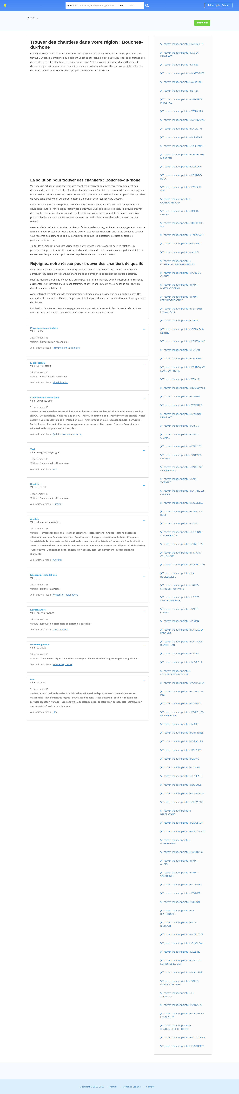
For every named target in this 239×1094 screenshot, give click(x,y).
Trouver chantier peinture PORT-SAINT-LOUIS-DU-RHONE (182, 369)
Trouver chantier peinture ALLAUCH (181, 166)
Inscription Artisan (219, 5)
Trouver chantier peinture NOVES (180, 653)
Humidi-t (57, 503)
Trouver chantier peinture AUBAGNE (182, 81)
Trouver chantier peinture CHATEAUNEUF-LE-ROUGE (175, 1027)
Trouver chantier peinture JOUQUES (181, 784)
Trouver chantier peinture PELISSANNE (183, 341)
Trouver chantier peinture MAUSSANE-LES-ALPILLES (182, 1015)
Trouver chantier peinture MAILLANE (182, 972)
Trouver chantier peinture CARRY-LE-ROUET (181, 513)
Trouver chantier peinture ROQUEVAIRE (184, 387)
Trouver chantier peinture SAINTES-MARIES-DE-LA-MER (180, 962)
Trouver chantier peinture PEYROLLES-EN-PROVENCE (182, 714)
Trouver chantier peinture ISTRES (180, 90)
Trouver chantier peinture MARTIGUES (183, 73)
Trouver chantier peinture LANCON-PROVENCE (181, 415)
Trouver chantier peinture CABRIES (181, 396)
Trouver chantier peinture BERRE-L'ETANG (179, 212)
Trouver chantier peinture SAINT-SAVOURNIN (179, 874)
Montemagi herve (62, 664)
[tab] (88, 329)
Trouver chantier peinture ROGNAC (181, 243)
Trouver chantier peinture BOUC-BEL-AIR (181, 224)
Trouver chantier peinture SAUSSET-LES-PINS (181, 456)
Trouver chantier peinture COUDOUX (182, 851)
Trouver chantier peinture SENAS (180, 523)
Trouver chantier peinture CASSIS (180, 425)
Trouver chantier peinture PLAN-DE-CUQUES (181, 274)
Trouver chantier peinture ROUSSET (181, 750)
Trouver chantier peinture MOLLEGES (182, 934)
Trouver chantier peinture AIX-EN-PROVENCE (179, 54)
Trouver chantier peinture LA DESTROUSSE (177, 912)
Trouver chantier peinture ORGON (181, 901)
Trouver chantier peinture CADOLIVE (182, 1004)
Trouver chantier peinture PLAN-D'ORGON (179, 924)
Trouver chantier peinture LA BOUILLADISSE (177, 575)
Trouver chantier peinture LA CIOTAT (182, 128)
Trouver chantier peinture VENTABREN (183, 682)
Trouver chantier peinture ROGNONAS (183, 793)
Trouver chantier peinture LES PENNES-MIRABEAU (182, 156)
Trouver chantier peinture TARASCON (182, 234)
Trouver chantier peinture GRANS (180, 758)
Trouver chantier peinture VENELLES (182, 405)
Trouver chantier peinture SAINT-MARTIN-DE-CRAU (179, 286)
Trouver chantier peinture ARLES (180, 64)
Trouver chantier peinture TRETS (180, 320)
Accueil (31, 17)
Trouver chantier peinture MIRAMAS (182, 137)
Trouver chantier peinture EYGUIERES (182, 502)
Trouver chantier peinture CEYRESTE (182, 775)
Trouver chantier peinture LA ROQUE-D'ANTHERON (181, 643)
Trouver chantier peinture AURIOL (180, 252)
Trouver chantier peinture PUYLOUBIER (183, 1037)
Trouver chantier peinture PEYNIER (181, 893)
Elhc (55, 711)
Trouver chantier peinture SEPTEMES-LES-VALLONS (181, 310)
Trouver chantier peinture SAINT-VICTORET (179, 480)
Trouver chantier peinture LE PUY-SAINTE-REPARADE (179, 599)
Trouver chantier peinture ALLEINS (181, 951)
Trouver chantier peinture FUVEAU (181, 349)
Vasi (55, 469)
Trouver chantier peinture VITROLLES (182, 111)
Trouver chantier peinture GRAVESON (182, 822)
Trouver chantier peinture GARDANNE (183, 145)
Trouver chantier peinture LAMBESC (182, 358)
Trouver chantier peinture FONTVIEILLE (183, 831)
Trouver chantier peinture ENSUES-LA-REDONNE (182, 631)
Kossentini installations (65, 594)
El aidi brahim (60, 382)
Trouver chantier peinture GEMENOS (182, 544)
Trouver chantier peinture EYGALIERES (183, 1046)
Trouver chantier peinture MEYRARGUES (175, 841)
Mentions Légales (131, 1086)
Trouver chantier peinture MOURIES (182, 884)
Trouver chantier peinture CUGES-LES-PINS (182, 693)
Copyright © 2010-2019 (92, 1086)
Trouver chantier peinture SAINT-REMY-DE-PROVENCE (179, 298)
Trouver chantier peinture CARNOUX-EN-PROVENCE (181, 468)
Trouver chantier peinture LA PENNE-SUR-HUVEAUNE (181, 533)
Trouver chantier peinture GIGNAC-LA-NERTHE (182, 331)
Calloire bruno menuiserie (67, 434)
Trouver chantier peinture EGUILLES (181, 446)
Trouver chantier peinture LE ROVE (181, 767)
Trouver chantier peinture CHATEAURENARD (175, 200)
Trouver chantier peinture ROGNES (181, 703)
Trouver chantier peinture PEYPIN (180, 620)
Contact (150, 1086)
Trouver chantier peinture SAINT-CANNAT (179, 610)
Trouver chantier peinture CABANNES (182, 732)
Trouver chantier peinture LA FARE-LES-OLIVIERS (182, 492)
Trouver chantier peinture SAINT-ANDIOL (179, 862)
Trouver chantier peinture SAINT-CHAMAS (179, 436)
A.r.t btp (57, 559)
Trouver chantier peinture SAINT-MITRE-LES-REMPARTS (179, 587)
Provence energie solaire (66, 347)
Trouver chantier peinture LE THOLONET (177, 994)
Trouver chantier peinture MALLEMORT (183, 564)
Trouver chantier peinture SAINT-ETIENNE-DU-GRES (179, 982)
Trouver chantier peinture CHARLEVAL (183, 943)
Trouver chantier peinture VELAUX (180, 379)
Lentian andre (60, 629)
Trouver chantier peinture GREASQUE (182, 802)
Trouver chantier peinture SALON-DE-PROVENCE (181, 101)
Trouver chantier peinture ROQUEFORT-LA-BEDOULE (175, 672)
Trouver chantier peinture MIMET (180, 724)
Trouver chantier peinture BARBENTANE (175, 812)
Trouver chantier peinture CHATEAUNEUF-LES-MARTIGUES (177, 262)
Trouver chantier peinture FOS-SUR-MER (181, 189)
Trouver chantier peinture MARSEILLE (182, 43)
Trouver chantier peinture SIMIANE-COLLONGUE (180, 554)
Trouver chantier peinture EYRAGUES (182, 741)
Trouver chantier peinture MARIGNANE (183, 119)
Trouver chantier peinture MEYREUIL (182, 662)
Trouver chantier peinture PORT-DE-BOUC (181, 177)
